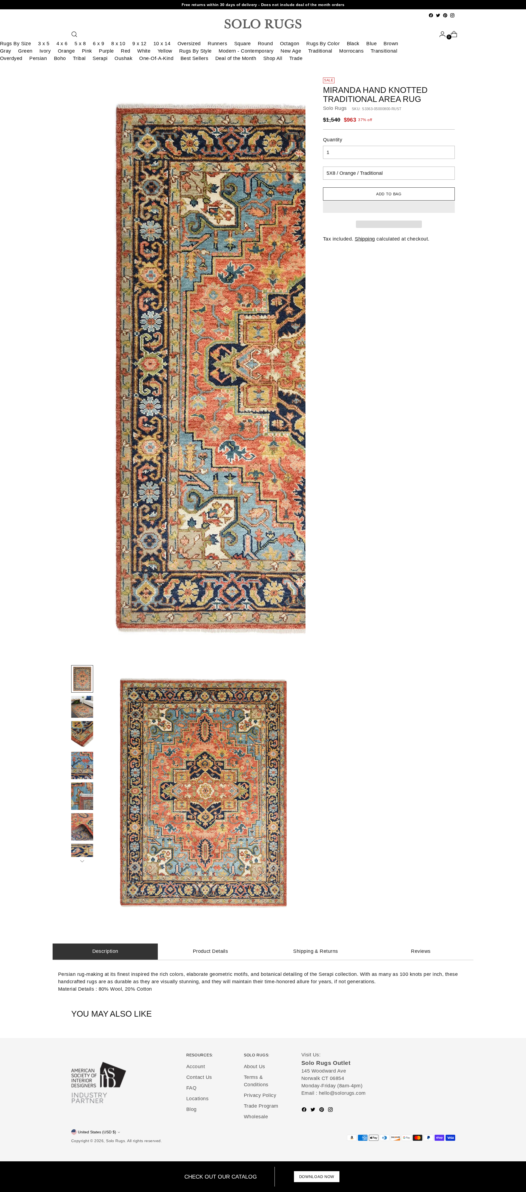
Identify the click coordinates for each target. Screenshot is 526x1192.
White (143, 51)
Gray (5, 51)
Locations (197, 1098)
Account (195, 1066)
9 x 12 (139, 43)
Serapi (100, 58)
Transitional (384, 51)
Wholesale (256, 1116)
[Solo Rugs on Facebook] (430, 15)
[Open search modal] (74, 34)
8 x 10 (118, 43)
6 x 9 (98, 43)
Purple (106, 51)
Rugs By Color (323, 43)
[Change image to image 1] (82, 679)
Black (353, 43)
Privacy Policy (260, 1095)
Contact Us (199, 1077)
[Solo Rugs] (263, 23)
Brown (391, 43)
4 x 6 (62, 43)
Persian (38, 58)
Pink (87, 51)
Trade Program (261, 1106)
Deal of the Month (235, 58)
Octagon (289, 43)
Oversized (189, 43)
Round (265, 43)
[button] (389, 207)
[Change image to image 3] (82, 734)
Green (25, 51)
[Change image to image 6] (82, 827)
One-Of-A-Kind (156, 58)
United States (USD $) (97, 1132)
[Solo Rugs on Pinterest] (445, 15)
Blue (371, 43)
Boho (60, 58)
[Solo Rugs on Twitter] (438, 15)
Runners (217, 43)
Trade (295, 58)
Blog (191, 1109)
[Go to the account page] (440, 34)
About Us (254, 1066)
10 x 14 (161, 43)
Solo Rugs (335, 108)
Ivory (45, 51)
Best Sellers (194, 58)
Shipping (365, 239)
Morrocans (351, 51)
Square (242, 43)
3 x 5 (43, 43)
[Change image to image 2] (82, 707)
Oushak (123, 58)
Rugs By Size (15, 43)
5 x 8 (80, 43)
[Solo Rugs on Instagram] (452, 15)
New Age (291, 51)
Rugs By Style (195, 51)
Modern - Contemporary (246, 51)
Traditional (320, 51)
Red (125, 51)
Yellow (165, 51)
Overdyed (11, 58)
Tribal (79, 58)
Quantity (332, 140)
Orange (66, 51)
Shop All (272, 58)
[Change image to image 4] (82, 765)
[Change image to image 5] (82, 796)
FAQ (191, 1088)
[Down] (82, 861)
